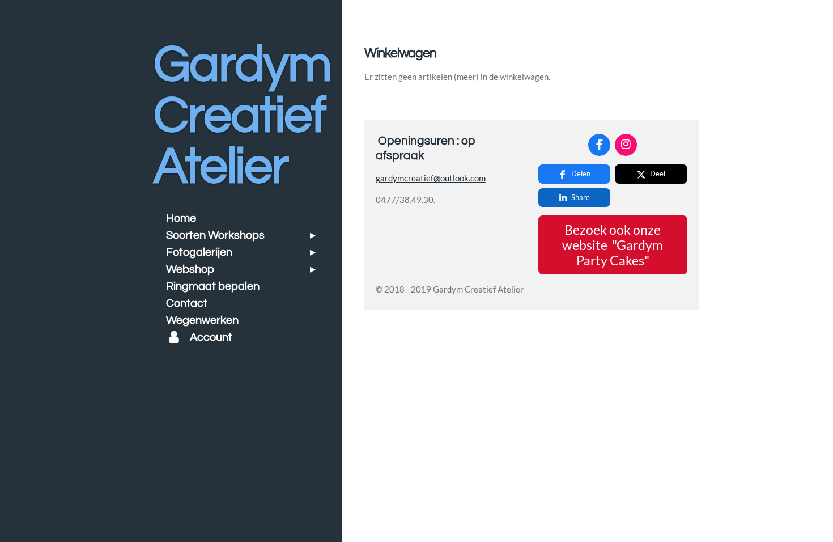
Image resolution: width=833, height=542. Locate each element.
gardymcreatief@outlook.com (431, 178)
